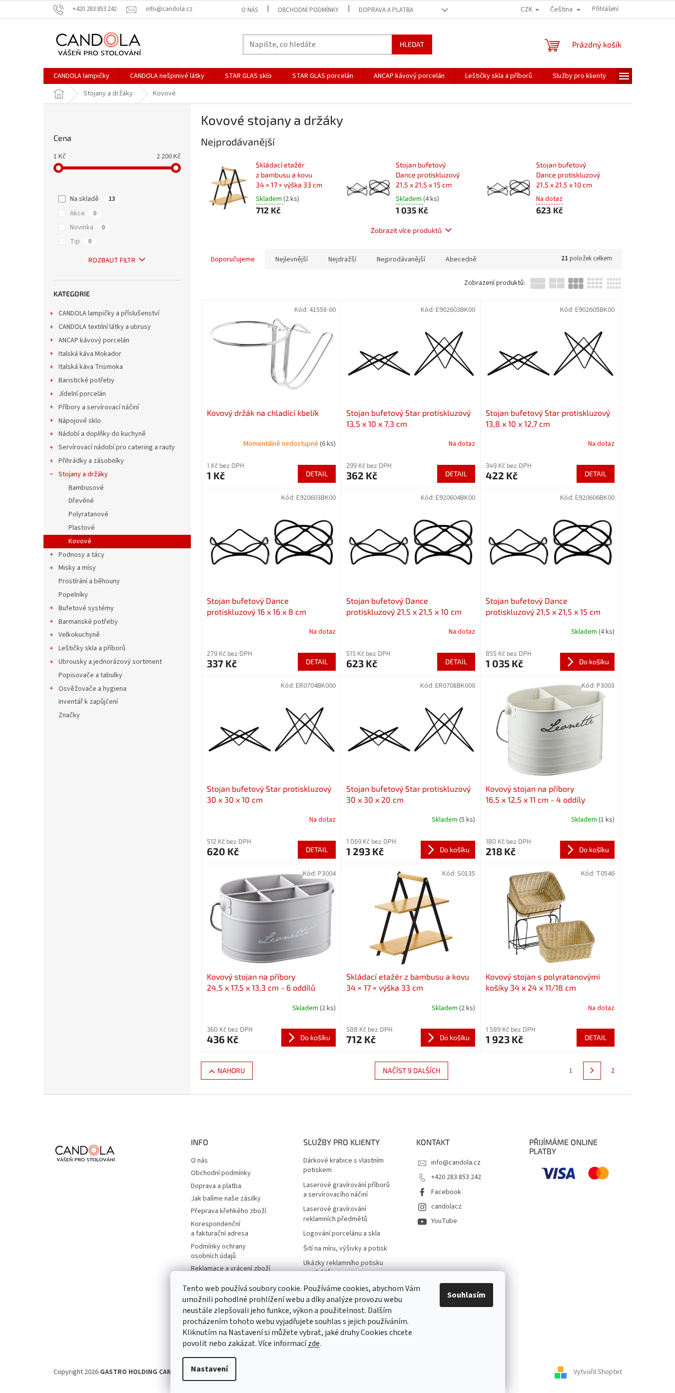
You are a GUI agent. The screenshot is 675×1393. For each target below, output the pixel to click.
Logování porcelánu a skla (341, 1234)
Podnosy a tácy (81, 555)
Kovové (79, 541)
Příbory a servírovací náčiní (98, 407)
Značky (69, 715)
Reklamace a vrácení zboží (230, 1269)
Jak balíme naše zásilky (226, 1199)
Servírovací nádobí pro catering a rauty (116, 447)
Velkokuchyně (79, 635)
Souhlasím (466, 1295)
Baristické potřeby (86, 380)
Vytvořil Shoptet (598, 1372)
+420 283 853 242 (456, 1177)
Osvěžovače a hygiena (92, 689)
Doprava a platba (386, 9)
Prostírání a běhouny (89, 581)
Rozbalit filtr (111, 260)
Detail (317, 473)
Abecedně (461, 259)
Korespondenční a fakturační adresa (219, 1229)
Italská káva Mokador (89, 354)
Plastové (81, 528)
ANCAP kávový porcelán (93, 340)
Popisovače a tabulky (90, 675)
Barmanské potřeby (88, 622)
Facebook (446, 1192)
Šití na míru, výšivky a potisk (345, 1249)
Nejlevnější (291, 259)
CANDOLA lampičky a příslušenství (108, 313)
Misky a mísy (77, 568)
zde (314, 1343)
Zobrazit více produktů (406, 230)
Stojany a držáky (83, 474)
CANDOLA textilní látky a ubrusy (104, 327)
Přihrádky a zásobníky (91, 461)
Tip (80, 241)
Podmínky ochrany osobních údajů (218, 1251)
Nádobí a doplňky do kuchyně (102, 434)
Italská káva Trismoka (90, 367)
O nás (249, 9)
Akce (83, 213)
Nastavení (209, 1369)
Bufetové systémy (86, 608)
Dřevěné (81, 501)
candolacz (446, 1207)
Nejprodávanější (401, 259)
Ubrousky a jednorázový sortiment (110, 662)
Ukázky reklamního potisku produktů (343, 1268)
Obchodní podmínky (308, 9)
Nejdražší (342, 259)
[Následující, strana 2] (592, 1071)
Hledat (412, 44)
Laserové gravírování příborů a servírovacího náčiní (346, 1190)
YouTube (444, 1221)
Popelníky (73, 595)
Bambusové (86, 488)
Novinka (87, 227)
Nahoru (231, 1070)
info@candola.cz (456, 1163)
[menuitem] (81, 76)
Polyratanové (88, 514)
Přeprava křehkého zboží (228, 1211)
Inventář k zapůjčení (88, 702)
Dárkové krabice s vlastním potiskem (343, 1165)
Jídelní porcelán (82, 394)
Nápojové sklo (79, 421)
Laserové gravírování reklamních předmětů (335, 1214)
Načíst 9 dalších (411, 1070)
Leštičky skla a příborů (91, 648)
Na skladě (92, 199)
